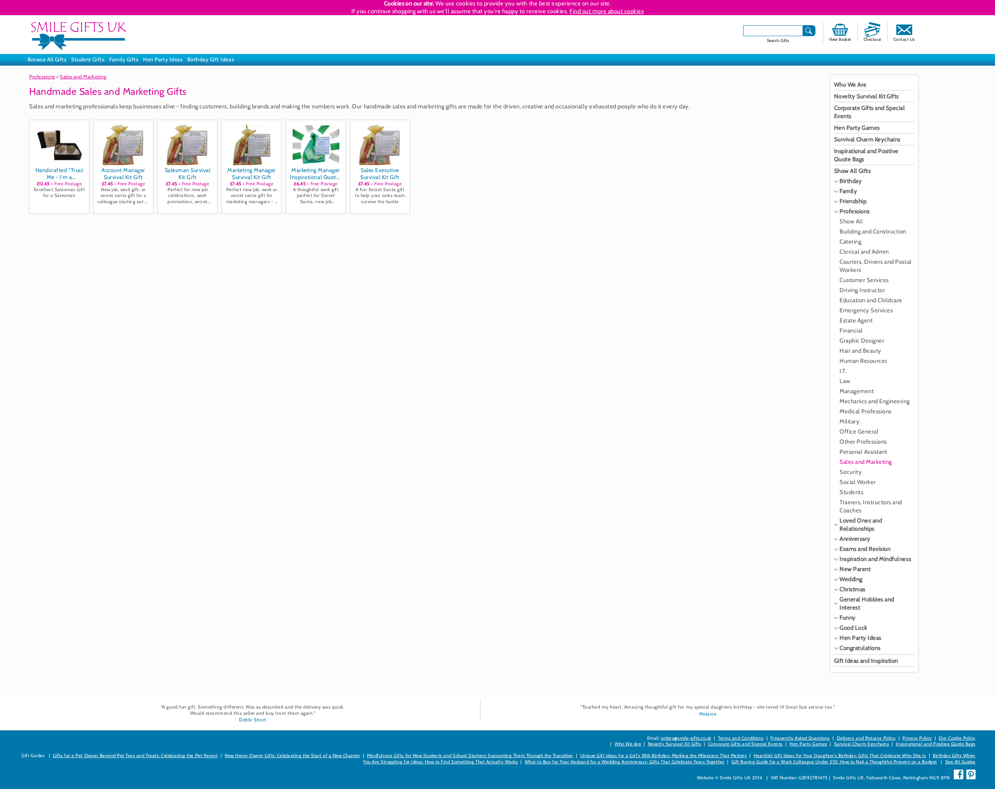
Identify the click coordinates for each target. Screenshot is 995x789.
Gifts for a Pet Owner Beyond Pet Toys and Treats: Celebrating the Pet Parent (135, 755)
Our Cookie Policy (957, 738)
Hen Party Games (857, 127)
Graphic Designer (862, 340)
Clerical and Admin (864, 251)
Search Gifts (778, 40)
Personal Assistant (863, 451)
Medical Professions (866, 411)
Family (848, 191)
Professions (42, 76)
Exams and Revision (865, 548)
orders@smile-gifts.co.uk (686, 738)
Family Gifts (123, 59)
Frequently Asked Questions (800, 738)
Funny (848, 617)
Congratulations (860, 647)
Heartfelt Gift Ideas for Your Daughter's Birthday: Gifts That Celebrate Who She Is (840, 755)
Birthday (851, 181)
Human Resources (863, 360)
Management (857, 391)
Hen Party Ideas (163, 59)
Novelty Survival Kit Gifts (866, 96)
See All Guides (960, 762)
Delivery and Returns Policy (866, 738)
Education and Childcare (871, 300)
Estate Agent (856, 320)
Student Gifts (88, 59)
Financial (851, 330)
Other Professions (863, 441)
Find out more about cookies (606, 11)
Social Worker (858, 482)
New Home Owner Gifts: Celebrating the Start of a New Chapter (292, 755)
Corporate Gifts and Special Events (745, 744)
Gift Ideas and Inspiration (866, 660)
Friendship (853, 201)
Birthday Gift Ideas (210, 59)
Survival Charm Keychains (867, 139)
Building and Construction (873, 231)
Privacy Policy (917, 738)
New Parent (855, 569)
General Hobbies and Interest (867, 603)
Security (851, 472)
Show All (851, 221)
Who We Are (850, 84)
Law (845, 381)
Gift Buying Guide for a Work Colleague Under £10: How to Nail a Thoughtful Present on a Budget (834, 762)
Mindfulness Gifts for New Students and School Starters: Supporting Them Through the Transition (470, 755)
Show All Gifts (852, 170)
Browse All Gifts (47, 59)
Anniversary (855, 538)
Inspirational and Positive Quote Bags (936, 744)
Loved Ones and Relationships (861, 524)
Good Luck (854, 627)
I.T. (843, 371)
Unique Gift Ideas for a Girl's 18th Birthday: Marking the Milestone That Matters (663, 755)
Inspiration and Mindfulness (875, 559)
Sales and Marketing (83, 76)
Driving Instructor (862, 290)
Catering (850, 241)
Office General (859, 431)
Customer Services (864, 280)
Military (849, 421)
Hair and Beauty (861, 350)
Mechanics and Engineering (875, 401)
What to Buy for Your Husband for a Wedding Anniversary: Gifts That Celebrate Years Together (624, 762)
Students (851, 492)
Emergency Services (866, 310)
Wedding (851, 579)
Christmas (853, 589)
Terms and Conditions (740, 738)
